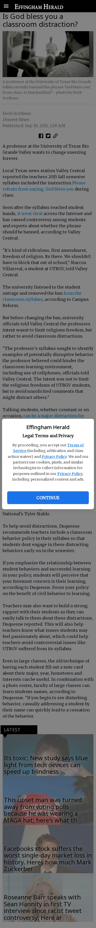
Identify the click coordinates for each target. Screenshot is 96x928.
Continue (47, 497)
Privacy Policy (54, 456)
